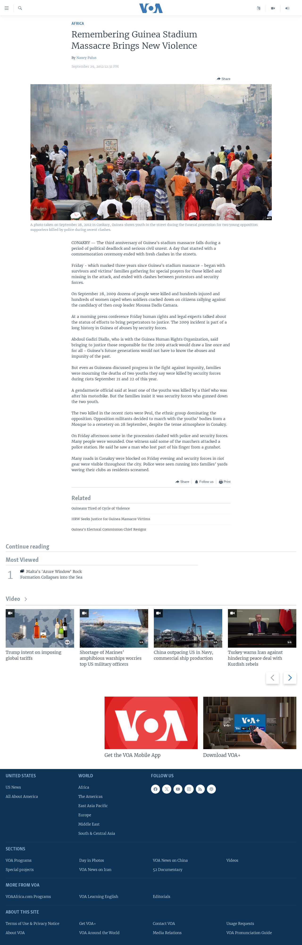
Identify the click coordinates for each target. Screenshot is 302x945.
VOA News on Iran (95, 870)
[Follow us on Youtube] (177, 789)
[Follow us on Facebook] (155, 789)
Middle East (89, 824)
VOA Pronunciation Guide (249, 933)
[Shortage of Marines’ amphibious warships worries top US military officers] (114, 628)
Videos (232, 860)
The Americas (90, 796)
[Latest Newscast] (287, 8)
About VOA (15, 933)
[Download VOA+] (249, 723)
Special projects (20, 870)
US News (13, 787)
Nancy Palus (86, 58)
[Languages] (259, 8)
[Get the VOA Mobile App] (151, 723)
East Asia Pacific (93, 806)
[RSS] (200, 789)
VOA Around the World (99, 933)
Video (13, 599)
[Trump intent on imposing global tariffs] (40, 628)
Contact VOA (164, 923)
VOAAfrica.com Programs (28, 896)
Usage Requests (240, 923)
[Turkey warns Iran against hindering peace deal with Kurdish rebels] (262, 628)
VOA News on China (170, 860)
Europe (84, 815)
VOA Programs (19, 860)
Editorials (161, 896)
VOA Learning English (98, 896)
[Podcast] (211, 789)
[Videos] (273, 8)
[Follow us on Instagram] (189, 789)
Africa (77, 24)
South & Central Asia (96, 833)
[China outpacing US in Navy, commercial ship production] (188, 628)
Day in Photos (91, 860)
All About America (22, 796)
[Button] (224, 79)
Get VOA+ (87, 923)
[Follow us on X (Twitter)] (166, 789)
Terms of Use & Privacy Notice (32, 923)
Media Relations (167, 933)
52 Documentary (167, 870)
